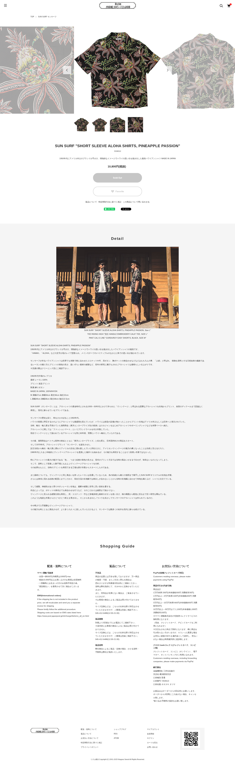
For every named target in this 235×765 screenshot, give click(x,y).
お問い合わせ (152, 747)
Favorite (119, 191)
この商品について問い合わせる (136, 202)
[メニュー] (5, 5)
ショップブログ (120, 729)
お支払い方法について (89, 738)
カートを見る (152, 743)
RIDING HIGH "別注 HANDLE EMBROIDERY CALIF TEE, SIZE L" (120, 334)
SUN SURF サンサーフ (47, 17)
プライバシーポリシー (89, 747)
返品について (91, 202)
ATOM (116, 738)
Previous (67, 70)
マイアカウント (153, 729)
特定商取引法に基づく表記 (109, 202)
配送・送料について (89, 729)
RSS (116, 734)
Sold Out (117, 177)
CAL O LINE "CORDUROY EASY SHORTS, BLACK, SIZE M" (120, 338)
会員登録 (150, 734)
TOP (32, 17)
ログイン (150, 738)
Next (168, 70)
